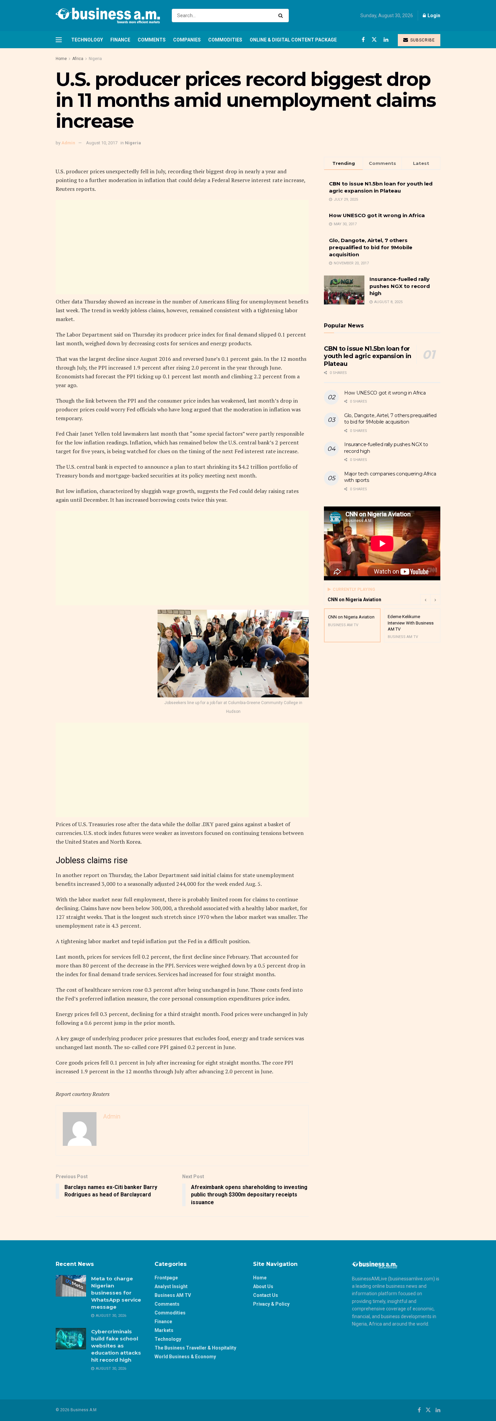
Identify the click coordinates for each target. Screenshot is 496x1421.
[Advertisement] (182, 247)
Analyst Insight (171, 1286)
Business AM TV (173, 1295)
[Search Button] (282, 15)
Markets (164, 1330)
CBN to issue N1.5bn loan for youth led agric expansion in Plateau (367, 356)
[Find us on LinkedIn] (386, 39)
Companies (187, 39)
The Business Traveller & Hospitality (195, 1348)
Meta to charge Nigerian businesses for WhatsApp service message (116, 1292)
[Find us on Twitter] (374, 39)
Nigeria (95, 58)
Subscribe (422, 40)
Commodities (225, 39)
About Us (263, 1286)
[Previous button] (425, 599)
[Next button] (435, 599)
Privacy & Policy (271, 1304)
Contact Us (265, 1295)
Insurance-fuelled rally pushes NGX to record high (399, 286)
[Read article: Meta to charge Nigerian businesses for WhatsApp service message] (71, 1286)
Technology (87, 39)
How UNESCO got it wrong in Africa (377, 215)
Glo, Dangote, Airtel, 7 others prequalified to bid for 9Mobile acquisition (370, 247)
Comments (152, 39)
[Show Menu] (59, 39)
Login (433, 15)
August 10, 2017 (101, 142)
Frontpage (166, 1277)
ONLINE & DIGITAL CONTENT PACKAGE (293, 39)
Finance (120, 39)
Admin (68, 142)
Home (61, 58)
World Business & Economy (185, 1356)
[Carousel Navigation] (430, 599)
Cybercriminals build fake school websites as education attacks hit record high (116, 1345)
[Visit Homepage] (108, 15)
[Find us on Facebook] (363, 39)
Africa (77, 58)
